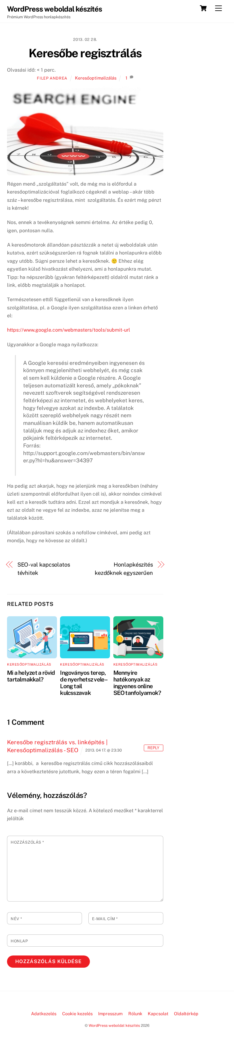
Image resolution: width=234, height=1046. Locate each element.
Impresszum (110, 1013)
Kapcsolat (158, 1013)
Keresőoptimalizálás (95, 77)
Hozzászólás (27, 842)
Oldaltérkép (186, 1013)
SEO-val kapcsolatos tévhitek (43, 568)
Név (16, 918)
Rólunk (135, 1013)
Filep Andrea (52, 78)
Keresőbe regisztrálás (85, 53)
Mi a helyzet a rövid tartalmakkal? (31, 676)
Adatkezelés (43, 1013)
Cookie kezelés (77, 1013)
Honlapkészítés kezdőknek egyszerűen (124, 568)
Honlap (19, 941)
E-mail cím (105, 918)
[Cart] (203, 8)
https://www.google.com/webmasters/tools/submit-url (68, 330)
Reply (153, 747)
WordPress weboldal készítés (114, 1025)
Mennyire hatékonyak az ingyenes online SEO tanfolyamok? (137, 682)
